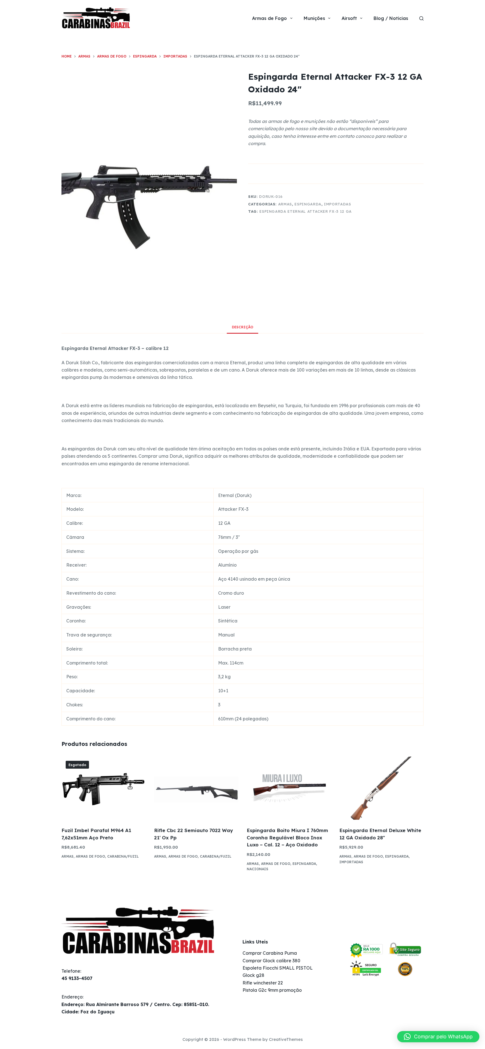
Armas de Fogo (269, 18)
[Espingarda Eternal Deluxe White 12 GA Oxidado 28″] (381, 788)
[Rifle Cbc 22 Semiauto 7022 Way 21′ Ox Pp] (196, 788)
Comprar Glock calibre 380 (271, 960)
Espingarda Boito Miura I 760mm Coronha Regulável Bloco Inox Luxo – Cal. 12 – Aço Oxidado (287, 837)
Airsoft (349, 18)
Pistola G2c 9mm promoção (272, 990)
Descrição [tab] (242, 327)
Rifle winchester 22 (262, 983)
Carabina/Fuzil (123, 856)
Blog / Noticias (391, 18)
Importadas (337, 204)
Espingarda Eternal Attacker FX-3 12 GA (305, 211)
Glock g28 (253, 975)
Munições (314, 18)
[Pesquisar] (421, 18)
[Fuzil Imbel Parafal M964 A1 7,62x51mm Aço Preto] (103, 788)
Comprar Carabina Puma (269, 953)
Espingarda (307, 204)
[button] (438, 1036)
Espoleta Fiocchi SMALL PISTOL (277, 968)
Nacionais (257, 869)
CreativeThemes (286, 1039)
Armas (285, 204)
